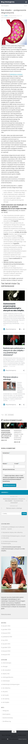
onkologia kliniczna (8, 677)
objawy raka (6, 673)
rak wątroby (6, 699)
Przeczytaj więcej (6, 614)
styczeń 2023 (6, 644)
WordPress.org (7, 721)
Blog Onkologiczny (7, 2)
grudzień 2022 (7, 647)
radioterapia (6, 681)
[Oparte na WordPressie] (7, 739)
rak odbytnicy (6, 688)
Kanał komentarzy (8, 718)
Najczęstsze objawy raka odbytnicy (13, 532)
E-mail (16, 463)
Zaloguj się (6, 710)
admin (6, 15)
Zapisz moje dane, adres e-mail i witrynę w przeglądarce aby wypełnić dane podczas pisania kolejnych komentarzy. (13, 478)
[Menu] (26, 2)
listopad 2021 (6, 654)
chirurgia (5, 666)
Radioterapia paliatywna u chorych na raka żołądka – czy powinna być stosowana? (18, 435)
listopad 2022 (6, 651)
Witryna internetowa (9, 469)
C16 (6, 414)
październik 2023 (7, 636)
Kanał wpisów (6, 714)
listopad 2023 (6, 633)
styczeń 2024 (6, 626)
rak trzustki (6, 695)
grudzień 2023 (7, 629)
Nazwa (5, 463)
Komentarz (6, 453)
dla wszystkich (7, 670)
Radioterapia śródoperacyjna (11, 684)
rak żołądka (5, 6)
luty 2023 (5, 640)
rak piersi (5, 691)
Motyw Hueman (23, 739)
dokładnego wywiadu (16, 74)
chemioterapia (7, 663)
